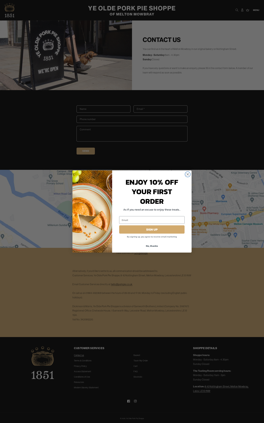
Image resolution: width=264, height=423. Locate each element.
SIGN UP (152, 229)
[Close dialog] (187, 174)
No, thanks (152, 246)
